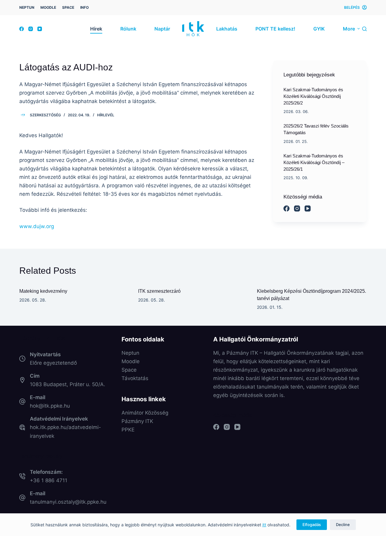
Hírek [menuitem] (96, 29)
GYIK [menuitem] (319, 29)
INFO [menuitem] (84, 7)
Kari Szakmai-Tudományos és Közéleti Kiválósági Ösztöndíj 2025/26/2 (313, 96)
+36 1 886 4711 (48, 480)
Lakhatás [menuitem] (226, 29)
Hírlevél (105, 115)
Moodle (131, 361)
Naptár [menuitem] (162, 29)
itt (264, 524)
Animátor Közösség (145, 413)
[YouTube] (39, 29)
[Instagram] (30, 29)
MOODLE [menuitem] (48, 7)
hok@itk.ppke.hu (50, 406)
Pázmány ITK (137, 421)
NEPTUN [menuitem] (26, 7)
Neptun (130, 353)
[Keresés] (364, 29)
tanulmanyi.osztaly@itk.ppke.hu (68, 502)
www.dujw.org (36, 226)
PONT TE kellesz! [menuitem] (275, 29)
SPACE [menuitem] (68, 7)
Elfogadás (311, 524)
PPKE (128, 430)
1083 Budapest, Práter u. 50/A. (67, 384)
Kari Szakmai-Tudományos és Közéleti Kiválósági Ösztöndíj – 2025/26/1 (313, 162)
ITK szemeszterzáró (159, 291)
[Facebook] (21, 29)
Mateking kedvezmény (43, 291)
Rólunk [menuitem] (128, 29)
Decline (343, 524)
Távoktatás (135, 378)
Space (129, 370)
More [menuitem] (349, 29)
